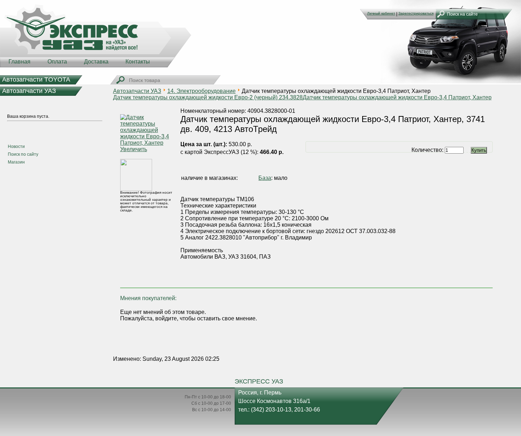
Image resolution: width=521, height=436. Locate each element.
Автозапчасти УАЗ (29, 90)
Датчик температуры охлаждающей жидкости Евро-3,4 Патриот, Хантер (397, 97)
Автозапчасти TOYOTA (36, 79)
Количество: (428, 150)
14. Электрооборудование (201, 91)
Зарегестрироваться (415, 13)
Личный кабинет (381, 13)
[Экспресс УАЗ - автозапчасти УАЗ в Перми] (96, 35)
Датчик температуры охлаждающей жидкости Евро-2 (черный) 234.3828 (208, 97)
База (264, 178)
